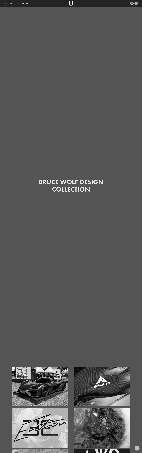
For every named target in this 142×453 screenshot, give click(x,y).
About (11, 3)
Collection (24, 3)
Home (6, 3)
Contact (17, 3)
